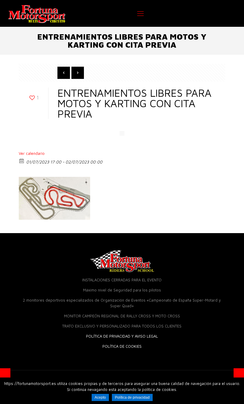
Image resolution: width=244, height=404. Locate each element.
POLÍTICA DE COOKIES (122, 346)
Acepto (100, 397)
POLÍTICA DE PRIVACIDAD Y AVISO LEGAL (122, 336)
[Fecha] (22, 160)
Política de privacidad (132, 397)
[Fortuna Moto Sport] (36, 13)
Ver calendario (32, 153)
